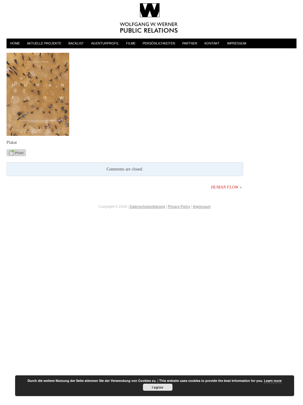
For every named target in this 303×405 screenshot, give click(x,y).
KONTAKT (212, 43)
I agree (157, 387)
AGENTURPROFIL (105, 43)
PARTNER (189, 43)
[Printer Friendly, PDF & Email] (16, 152)
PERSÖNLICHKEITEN (159, 43)
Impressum (202, 207)
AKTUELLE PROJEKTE (44, 43)
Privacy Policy (179, 207)
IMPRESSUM (236, 43)
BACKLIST (76, 43)
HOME (15, 43)
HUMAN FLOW (224, 187)
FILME (131, 43)
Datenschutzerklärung (147, 207)
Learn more (273, 380)
